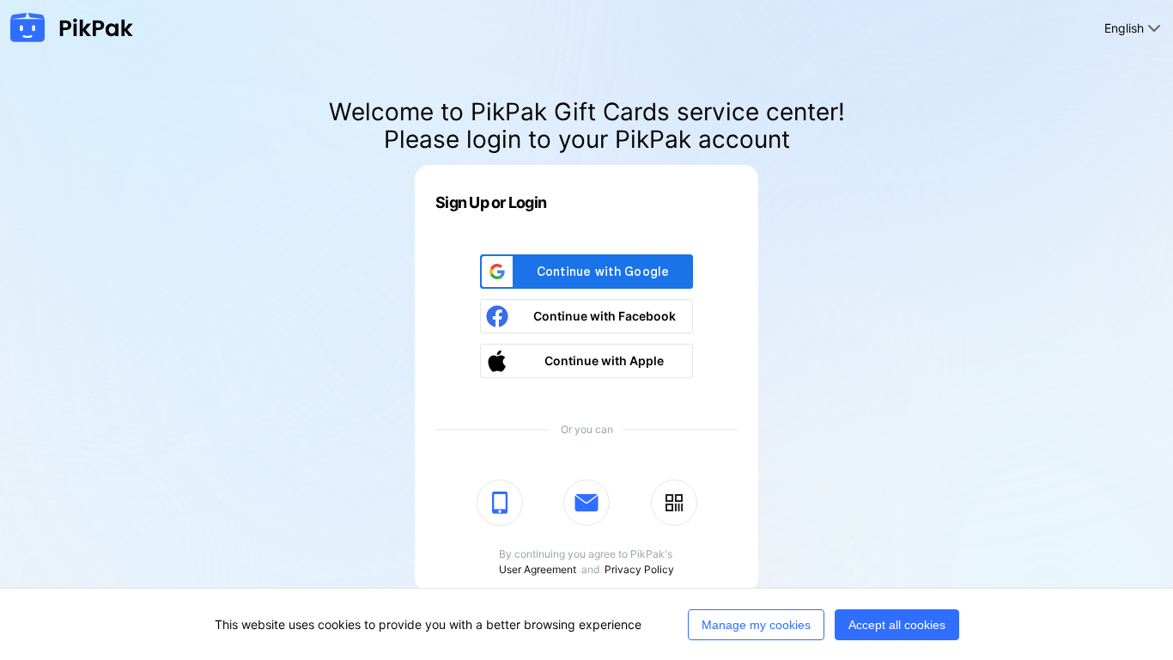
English (1124, 28)
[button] (586, 316)
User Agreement (537, 569)
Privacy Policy (639, 569)
